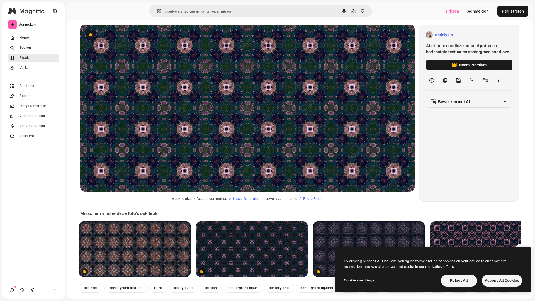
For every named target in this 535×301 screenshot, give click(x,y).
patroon (210, 288)
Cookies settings (359, 280)
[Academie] (22, 289)
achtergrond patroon (125, 288)
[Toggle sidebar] (54, 11)
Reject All (459, 280)
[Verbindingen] (12, 289)
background (183, 288)
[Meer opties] (498, 80)
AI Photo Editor (311, 198)
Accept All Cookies (502, 280)
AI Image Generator (244, 198)
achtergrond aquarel (316, 288)
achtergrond (279, 288)
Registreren (513, 11)
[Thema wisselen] (32, 289)
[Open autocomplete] (157, 11)
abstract (91, 288)
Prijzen (452, 11)
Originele (117, 35)
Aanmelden (477, 11)
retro (158, 288)
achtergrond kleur (242, 288)
